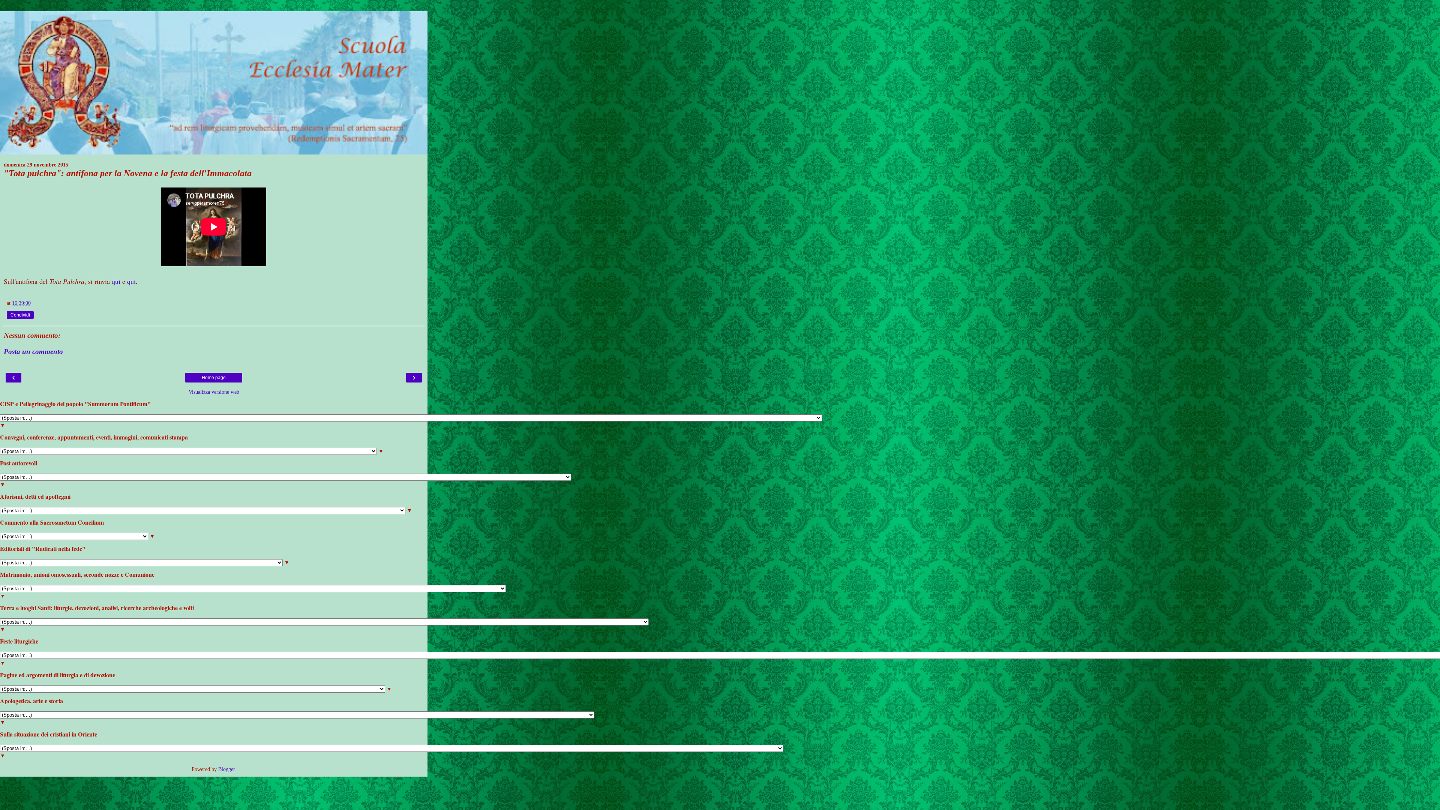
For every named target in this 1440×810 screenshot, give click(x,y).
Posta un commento (33, 352)
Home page (214, 377)
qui (116, 281)
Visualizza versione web (214, 392)
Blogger (226, 769)
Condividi (20, 315)
